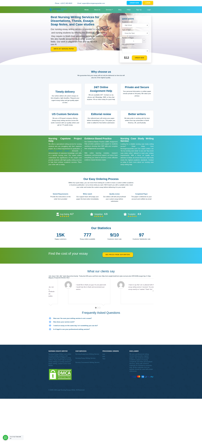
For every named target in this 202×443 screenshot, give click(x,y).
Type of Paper (126, 30)
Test (103, 359)
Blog (119, 10)
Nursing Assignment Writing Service (87, 354)
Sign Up (139, 10)
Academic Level (127, 22)
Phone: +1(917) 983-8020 (63, 3)
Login (149, 10)
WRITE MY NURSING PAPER (64, 49)
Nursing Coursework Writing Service (87, 362)
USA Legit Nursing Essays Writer (64, 390)
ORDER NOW (134, 3)
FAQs (129, 10)
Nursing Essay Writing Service (85, 358)
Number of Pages (128, 38)
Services (109, 10)
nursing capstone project (59, 151)
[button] (101, 318)
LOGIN (148, 3)
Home (86, 10)
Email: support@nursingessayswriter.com (91, 3)
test (103, 354)
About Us (97, 10)
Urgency (125, 47)
